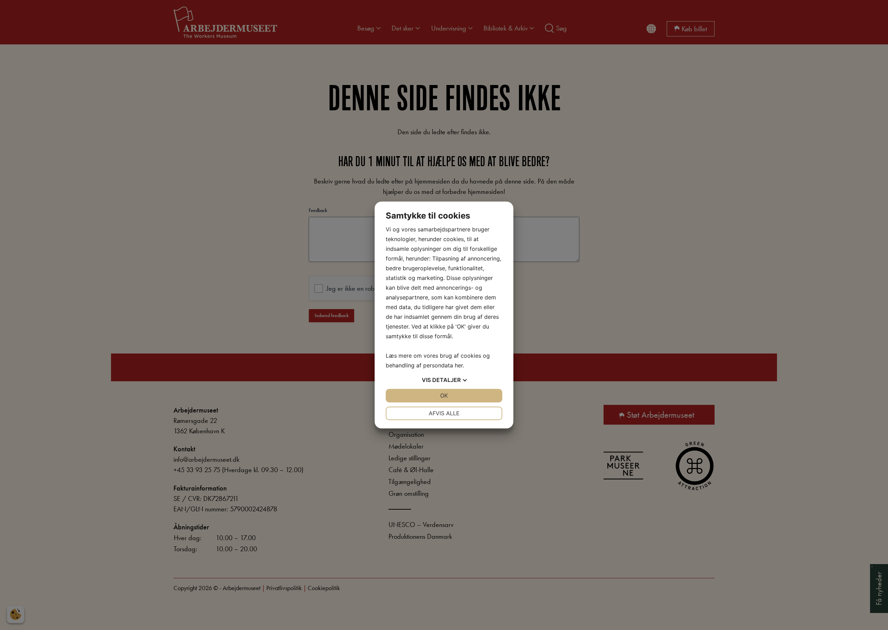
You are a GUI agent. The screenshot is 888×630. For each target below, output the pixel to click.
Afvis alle (444, 413)
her (459, 365)
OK (444, 395)
